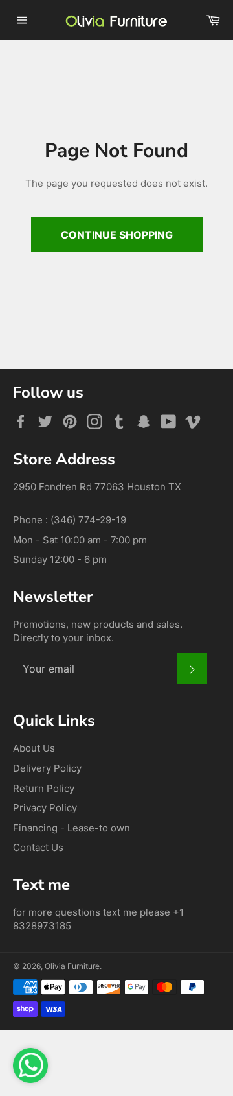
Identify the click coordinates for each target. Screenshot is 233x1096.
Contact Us (38, 847)
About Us (34, 748)
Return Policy (43, 788)
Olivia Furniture (72, 966)
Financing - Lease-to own (71, 828)
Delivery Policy (47, 768)
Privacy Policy (45, 808)
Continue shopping (117, 234)
